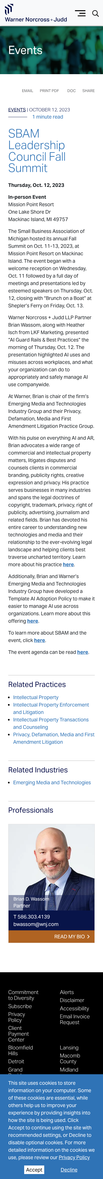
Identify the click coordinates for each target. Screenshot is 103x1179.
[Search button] (95, 13)
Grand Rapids (16, 1072)
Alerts (67, 992)
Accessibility (74, 1008)
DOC (71, 90)
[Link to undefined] (51, 867)
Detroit (16, 1061)
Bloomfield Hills (20, 1050)
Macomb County (70, 1058)
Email (27, 90)
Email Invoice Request (75, 1019)
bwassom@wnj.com (36, 924)
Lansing (69, 1047)
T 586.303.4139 (31, 917)
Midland (69, 1069)
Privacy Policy (74, 1157)
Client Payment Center (18, 1034)
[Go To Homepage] (36, 13)
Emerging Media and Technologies (52, 782)
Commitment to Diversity (23, 995)
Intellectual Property (36, 697)
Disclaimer (72, 1000)
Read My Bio (69, 936)
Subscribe (20, 1006)
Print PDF (49, 90)
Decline (69, 1170)
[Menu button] (80, 12)
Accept (34, 1170)
